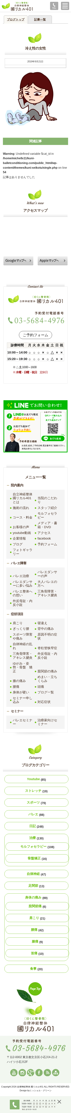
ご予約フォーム (35, 335)
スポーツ (36, 803)
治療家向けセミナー (47, 722)
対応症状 (44, 702)
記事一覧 (40, 19)
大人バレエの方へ (47, 584)
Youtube (36, 779)
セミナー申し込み (22, 700)
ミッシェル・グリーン (41, 1090)
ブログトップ (15, 19)
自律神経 (36, 874)
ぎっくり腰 (21, 629)
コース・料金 (22, 517)
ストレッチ (36, 791)
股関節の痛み (47, 671)
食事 (36, 969)
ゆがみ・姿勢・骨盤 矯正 (22, 667)
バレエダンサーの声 (47, 574)
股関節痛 (37, 906)
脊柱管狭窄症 (47, 648)
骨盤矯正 (37, 858)
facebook (44, 538)
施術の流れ (21, 508)
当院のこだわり (47, 500)
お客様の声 (21, 527)
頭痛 (41, 686)
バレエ (36, 814)
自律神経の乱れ (22, 646)
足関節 (36, 886)
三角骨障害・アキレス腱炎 (47, 593)
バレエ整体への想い (22, 593)
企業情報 (19, 538)
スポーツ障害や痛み (22, 636)
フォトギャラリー (22, 552)
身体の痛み (36, 898)
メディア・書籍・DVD (47, 525)
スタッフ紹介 (47, 508)
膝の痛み (19, 681)
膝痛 (37, 942)
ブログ (18, 544)
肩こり (18, 623)
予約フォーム (47, 544)
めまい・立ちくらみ (47, 679)
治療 (36, 838)
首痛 (37, 953)
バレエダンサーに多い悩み (22, 584)
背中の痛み (46, 629)
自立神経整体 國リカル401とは (23, 498)
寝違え (42, 623)
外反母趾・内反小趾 (22, 603)
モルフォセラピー (47, 515)
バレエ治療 (21, 576)
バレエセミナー (22, 722)
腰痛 (16, 686)
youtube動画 (22, 533)
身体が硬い (21, 692)
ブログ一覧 (46, 692)
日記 (36, 826)
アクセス (44, 533)
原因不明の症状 (47, 636)
